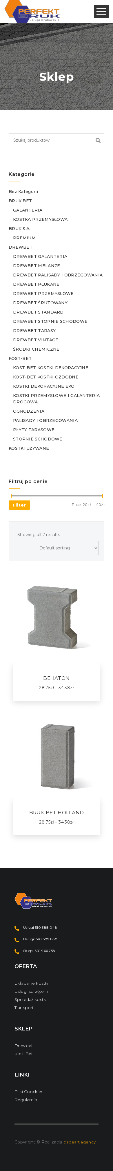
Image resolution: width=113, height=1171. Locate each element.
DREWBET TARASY (34, 330)
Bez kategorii (23, 191)
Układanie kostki (31, 983)
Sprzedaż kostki (30, 999)
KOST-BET (20, 358)
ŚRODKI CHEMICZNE (36, 349)
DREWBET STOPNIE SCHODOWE (50, 321)
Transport (24, 1007)
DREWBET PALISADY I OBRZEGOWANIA (58, 275)
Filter (19, 505)
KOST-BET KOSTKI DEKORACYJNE (50, 367)
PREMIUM (24, 238)
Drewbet (23, 1045)
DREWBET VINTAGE (36, 340)
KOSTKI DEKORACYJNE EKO (44, 386)
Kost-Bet (23, 1053)
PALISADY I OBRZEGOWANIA (45, 420)
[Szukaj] (98, 140)
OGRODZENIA (28, 411)
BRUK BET (20, 200)
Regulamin (25, 1099)
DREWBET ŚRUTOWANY (40, 302)
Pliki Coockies (28, 1091)
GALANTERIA (27, 210)
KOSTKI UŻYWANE (29, 448)
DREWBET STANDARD (38, 312)
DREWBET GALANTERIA (40, 256)
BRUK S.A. (19, 228)
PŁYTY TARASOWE (33, 429)
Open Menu (101, 11)
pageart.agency (79, 1142)
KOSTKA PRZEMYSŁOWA (40, 219)
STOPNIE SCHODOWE (38, 439)
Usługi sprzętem (31, 991)
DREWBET (20, 247)
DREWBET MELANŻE (36, 265)
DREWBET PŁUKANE (36, 284)
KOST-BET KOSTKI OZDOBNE (46, 377)
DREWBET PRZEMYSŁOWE (43, 293)
